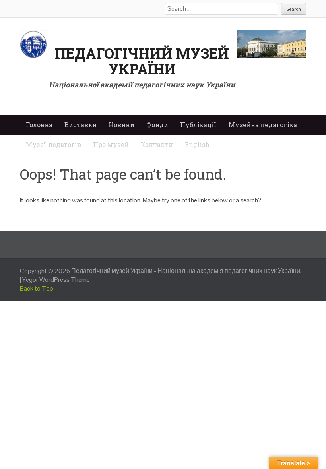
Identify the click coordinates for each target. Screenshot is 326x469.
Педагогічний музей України (142, 61)
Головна (39, 124)
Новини (121, 124)
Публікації (198, 124)
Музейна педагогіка (263, 124)
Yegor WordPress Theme (56, 279)
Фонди (157, 124)
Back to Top (36, 288)
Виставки (80, 124)
